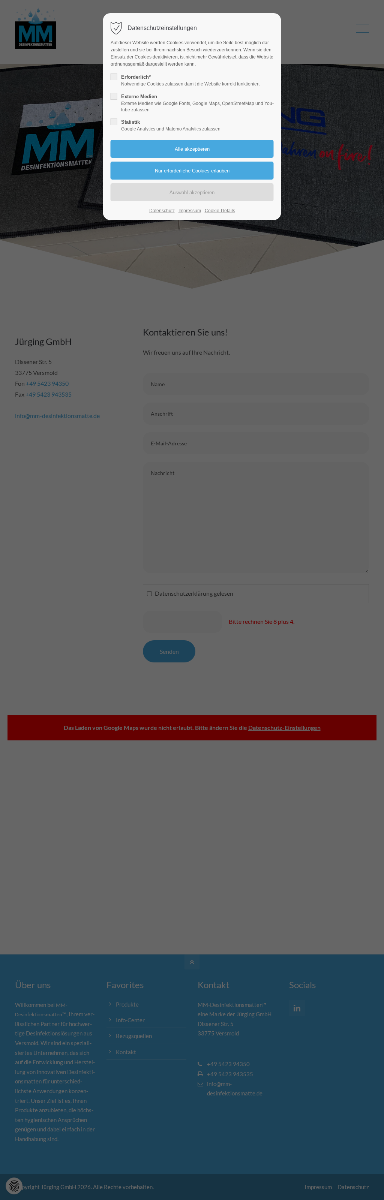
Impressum (189, 210)
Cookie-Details (220, 210)
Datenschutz (162, 210)
